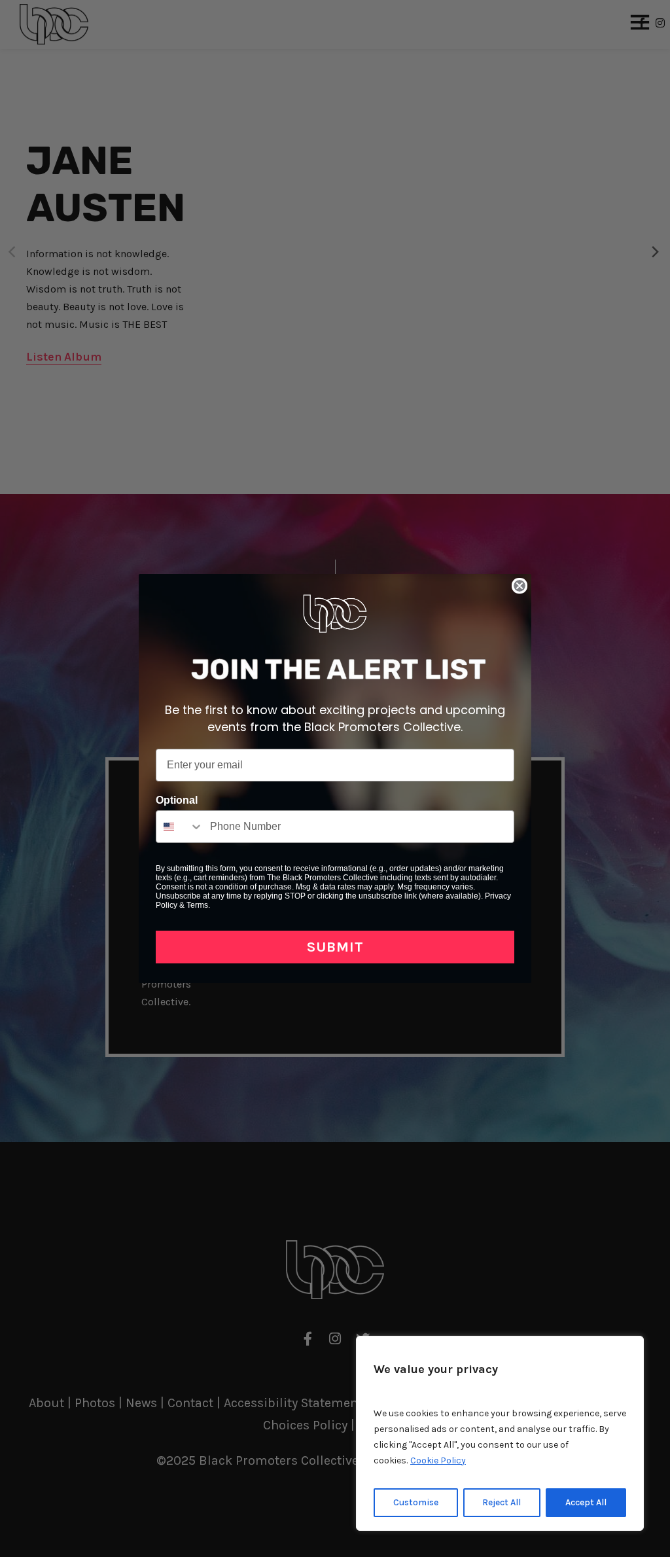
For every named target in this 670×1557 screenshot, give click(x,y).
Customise (415, 1502)
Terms (197, 905)
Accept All (586, 1502)
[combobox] (179, 826)
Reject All (501, 1502)
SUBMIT (335, 947)
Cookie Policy (438, 1460)
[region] (500, 1433)
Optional (177, 800)
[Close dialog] (519, 585)
